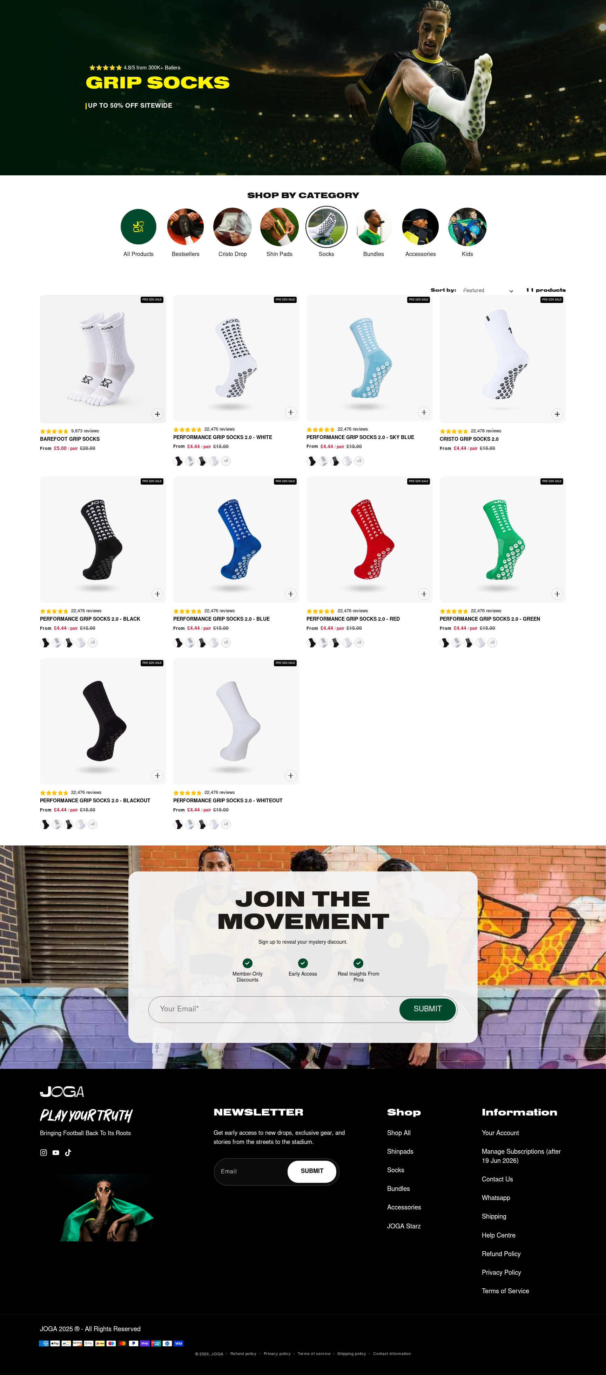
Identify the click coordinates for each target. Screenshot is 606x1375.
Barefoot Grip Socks (70, 439)
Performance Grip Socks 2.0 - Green (490, 619)
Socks (395, 1171)
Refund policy (243, 1354)
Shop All (399, 1134)
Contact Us (497, 1180)
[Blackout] (178, 461)
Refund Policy (501, 1255)
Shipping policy (351, 1354)
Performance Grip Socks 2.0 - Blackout (95, 801)
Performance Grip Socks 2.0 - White (222, 438)
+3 (226, 461)
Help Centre (499, 1236)
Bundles (398, 1189)
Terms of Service (505, 1292)
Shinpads (400, 1152)
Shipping (494, 1217)
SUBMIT (428, 1009)
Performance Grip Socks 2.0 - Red (353, 619)
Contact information (392, 1354)
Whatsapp (496, 1198)
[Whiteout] (214, 461)
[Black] (202, 461)
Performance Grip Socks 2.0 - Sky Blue (360, 438)
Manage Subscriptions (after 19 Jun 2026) (521, 1157)
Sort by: (443, 291)
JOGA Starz (404, 1227)
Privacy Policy (501, 1273)
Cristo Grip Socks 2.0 (469, 439)
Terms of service (314, 1354)
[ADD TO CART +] (157, 414)
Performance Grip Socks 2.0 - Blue (221, 619)
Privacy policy (277, 1354)
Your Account (500, 1134)
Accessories (404, 1208)
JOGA (217, 1354)
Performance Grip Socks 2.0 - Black (90, 619)
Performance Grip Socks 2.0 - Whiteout (228, 801)
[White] (190, 461)
